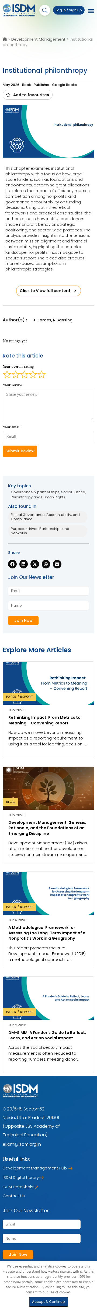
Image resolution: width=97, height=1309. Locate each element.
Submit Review (19, 451)
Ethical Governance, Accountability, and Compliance (45, 516)
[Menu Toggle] (91, 11)
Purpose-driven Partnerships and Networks (40, 530)
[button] (28, 95)
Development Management (38, 39)
